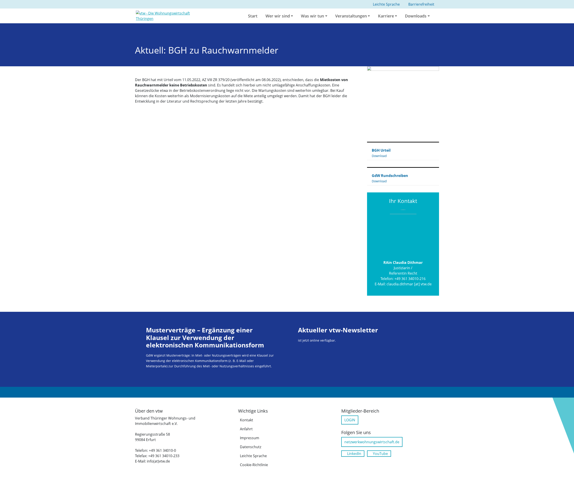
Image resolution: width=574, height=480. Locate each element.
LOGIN (349, 420)
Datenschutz (250, 446)
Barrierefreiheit (421, 4)
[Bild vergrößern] (403, 102)
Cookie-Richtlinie (254, 464)
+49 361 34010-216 (410, 278)
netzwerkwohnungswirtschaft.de (371, 441)
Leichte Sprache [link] (386, 4)
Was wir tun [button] (312, 16)
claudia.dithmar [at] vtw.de (409, 284)
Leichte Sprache (253, 455)
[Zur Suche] (439, 15)
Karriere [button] (386, 16)
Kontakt (246, 420)
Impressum (249, 437)
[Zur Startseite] (171, 15)
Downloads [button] (415, 16)
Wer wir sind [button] (277, 16)
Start (252, 16)
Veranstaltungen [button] (351, 16)
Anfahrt (246, 428)
